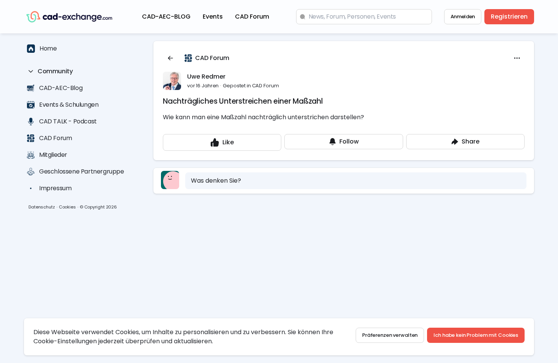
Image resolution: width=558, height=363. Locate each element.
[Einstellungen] (517, 58)
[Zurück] (170, 58)
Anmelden (463, 16)
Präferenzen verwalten (390, 335)
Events (213, 16)
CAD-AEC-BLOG (166, 16)
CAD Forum (252, 16)
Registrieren (509, 16)
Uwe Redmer (206, 76)
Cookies (67, 207)
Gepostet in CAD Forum (251, 85)
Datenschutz (41, 207)
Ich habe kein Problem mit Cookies (475, 335)
